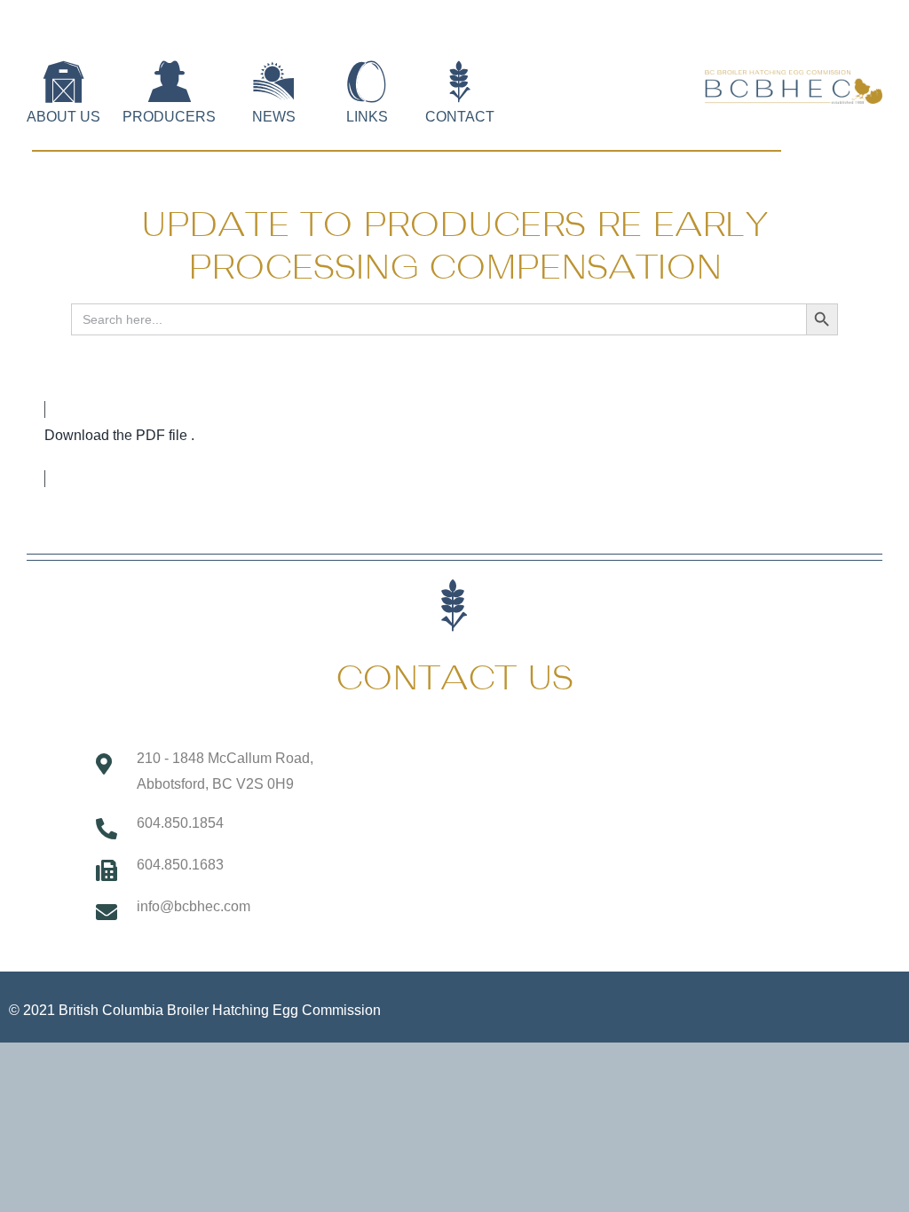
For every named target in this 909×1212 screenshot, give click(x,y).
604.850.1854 (180, 822)
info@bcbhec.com (193, 906)
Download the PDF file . (119, 435)
